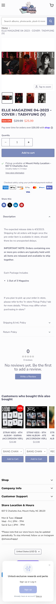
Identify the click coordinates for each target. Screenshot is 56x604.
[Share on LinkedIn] (15, 205)
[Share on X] (9, 205)
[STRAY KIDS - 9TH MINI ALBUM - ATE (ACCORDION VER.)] (36, 417)
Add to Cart (12, 459)
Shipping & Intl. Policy (14, 322)
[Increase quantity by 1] (29, 142)
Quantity (6, 135)
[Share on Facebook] (4, 205)
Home (5, 28)
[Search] (50, 21)
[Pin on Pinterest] (21, 205)
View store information (14, 173)
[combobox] (12, 451)
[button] (7, 98)
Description (9, 216)
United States (26, 551)
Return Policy (10, 332)
